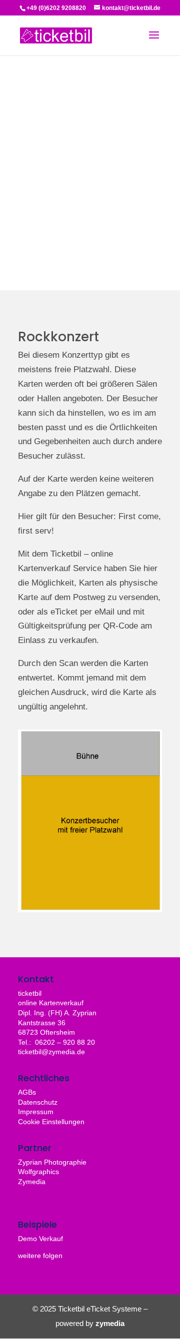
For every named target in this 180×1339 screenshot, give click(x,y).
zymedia (110, 1323)
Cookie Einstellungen (51, 1122)
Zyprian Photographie (52, 1162)
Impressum (36, 1112)
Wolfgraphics (38, 1172)
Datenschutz (38, 1102)
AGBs (27, 1092)
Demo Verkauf (40, 1239)
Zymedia (32, 1182)
